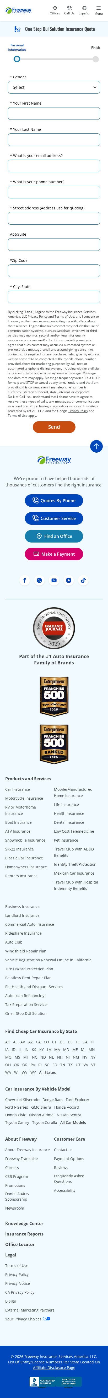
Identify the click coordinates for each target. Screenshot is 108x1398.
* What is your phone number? (37, 181)
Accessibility (64, 1190)
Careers (12, 1167)
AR (22, 1041)
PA (33, 1064)
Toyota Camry (17, 1122)
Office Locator (20, 1244)
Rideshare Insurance (23, 933)
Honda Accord (66, 1107)
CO (46, 1041)
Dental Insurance (69, 822)
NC (34, 1057)
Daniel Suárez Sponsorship (17, 1196)
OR (25, 1064)
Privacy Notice (17, 1283)
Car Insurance (17, 789)
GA (85, 1041)
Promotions (15, 1185)
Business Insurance (22, 906)
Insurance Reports (24, 1234)
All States (47, 1072)
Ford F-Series (16, 1107)
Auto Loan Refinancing (25, 995)
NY (92, 1057)
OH (8, 1064)
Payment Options (69, 1158)
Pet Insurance (66, 840)
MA (57, 1049)
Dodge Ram (52, 1099)
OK (16, 1064)
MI (83, 1049)
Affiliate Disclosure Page (54, 1367)
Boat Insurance (18, 822)
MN (92, 1049)
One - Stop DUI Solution (26, 1013)
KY (41, 1049)
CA (38, 1041)
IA (7, 1049)
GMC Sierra (41, 1107)
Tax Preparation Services (26, 1004)
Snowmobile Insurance (25, 840)
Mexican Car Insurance (74, 873)
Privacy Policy (37, 316)
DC (62, 1041)
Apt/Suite (18, 234)
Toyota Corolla (44, 1122)
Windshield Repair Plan (25, 951)
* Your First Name (25, 103)
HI (92, 1041)
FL (77, 1041)
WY (33, 1072)
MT (26, 1057)
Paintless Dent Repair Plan (28, 977)
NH (60, 1057)
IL (20, 1049)
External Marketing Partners (30, 1310)
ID (13, 1049)
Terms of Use (64, 316)
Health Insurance (69, 813)
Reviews (61, 1167)
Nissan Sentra (69, 1114)
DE (70, 1041)
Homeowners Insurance (26, 866)
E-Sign (10, 1301)
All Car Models (73, 1122)
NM (76, 1057)
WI (16, 1072)
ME (75, 1049)
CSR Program (16, 1176)
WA (8, 1072)
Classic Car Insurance (24, 857)
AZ (30, 1041)
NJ (68, 1057)
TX (70, 1064)
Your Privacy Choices (23, 1318)
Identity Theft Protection (75, 864)
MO (8, 1057)
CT (54, 1041)
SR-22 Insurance (19, 849)
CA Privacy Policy (19, 1292)
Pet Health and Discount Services (34, 986)
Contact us (63, 1149)
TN (62, 1064)
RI (40, 1064)
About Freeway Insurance (27, 1149)
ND (43, 1057)
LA (49, 1049)
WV (24, 1072)
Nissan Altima (41, 1114)
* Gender (18, 76)
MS (17, 1057)
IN (27, 1049)
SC (47, 1064)
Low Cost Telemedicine (74, 831)
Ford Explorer (77, 1099)
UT (78, 1064)
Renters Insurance (21, 875)
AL (15, 1041)
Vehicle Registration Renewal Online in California (48, 959)
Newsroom (14, 1208)
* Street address (47, 207)
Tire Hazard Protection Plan (29, 968)
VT (93, 1064)
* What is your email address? (36, 155)
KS (34, 1049)
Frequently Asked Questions (69, 1178)
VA (86, 1064)
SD (54, 1064)
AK (7, 1041)
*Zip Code (19, 260)
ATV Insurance (17, 831)
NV (84, 1057)
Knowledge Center (24, 1223)
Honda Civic (15, 1114)
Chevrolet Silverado (22, 1099)
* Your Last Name (25, 129)
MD (66, 1049)
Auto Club (14, 942)
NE (51, 1057)
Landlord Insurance (22, 915)
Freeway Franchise (21, 1158)
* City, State (20, 286)
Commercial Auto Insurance (29, 924)
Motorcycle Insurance (24, 798)
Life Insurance (66, 804)
